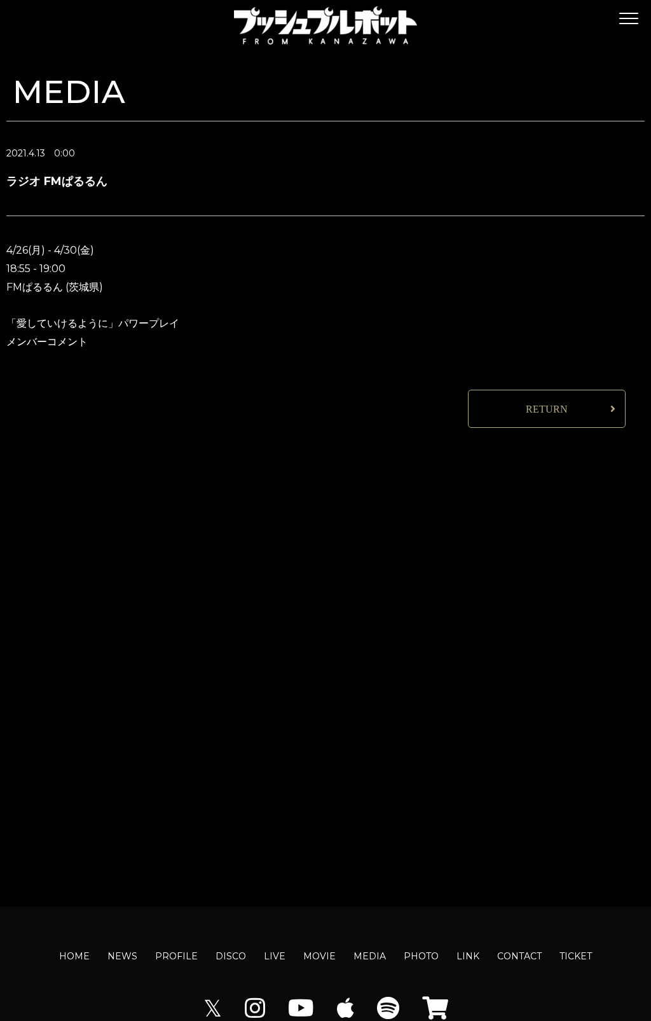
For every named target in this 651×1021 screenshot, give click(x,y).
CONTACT (519, 956)
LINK (467, 956)
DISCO (231, 956)
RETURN (547, 409)
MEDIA (369, 956)
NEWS (122, 956)
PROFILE (176, 956)
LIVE (274, 956)
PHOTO (421, 956)
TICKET (575, 956)
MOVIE (319, 956)
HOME (74, 956)
